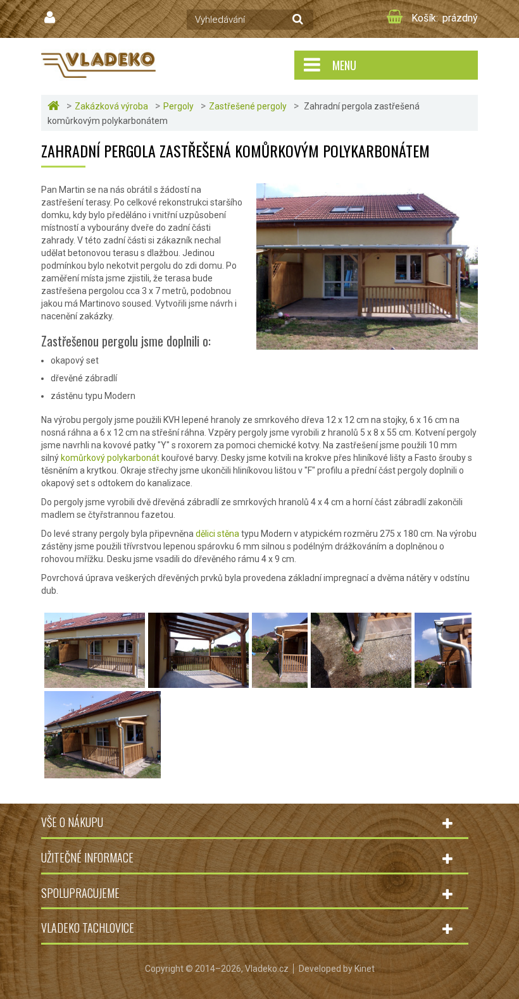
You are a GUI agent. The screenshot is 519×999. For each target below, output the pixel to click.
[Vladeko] (98, 64)
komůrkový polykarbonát (110, 458)
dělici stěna (217, 534)
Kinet (364, 969)
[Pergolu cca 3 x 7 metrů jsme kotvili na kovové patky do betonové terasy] (94, 682)
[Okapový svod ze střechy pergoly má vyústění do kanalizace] (361, 682)
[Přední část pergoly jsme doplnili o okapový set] (280, 682)
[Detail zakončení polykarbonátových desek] (443, 682)
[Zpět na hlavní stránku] (55, 106)
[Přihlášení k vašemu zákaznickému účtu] (51, 17)
